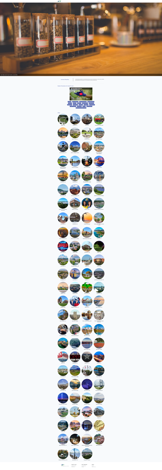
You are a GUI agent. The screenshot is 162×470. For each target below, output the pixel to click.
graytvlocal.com (74, 465)
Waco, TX (84, 106)
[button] (12, 39)
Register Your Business (101, 1)
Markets (83, 466)
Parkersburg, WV (75, 104)
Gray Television (84, 465)
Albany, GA (69, 101)
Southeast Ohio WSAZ (73, 106)
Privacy (93, 465)
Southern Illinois (79, 106)
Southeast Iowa (86, 104)
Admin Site (73, 466)
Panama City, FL (70, 104)
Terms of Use (94, 466)
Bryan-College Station (75, 101)
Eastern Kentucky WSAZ (91, 101)
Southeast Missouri (92, 104)
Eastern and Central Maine (83, 101)
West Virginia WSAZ (89, 106)
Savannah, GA (81, 104)
